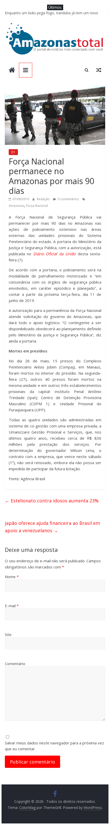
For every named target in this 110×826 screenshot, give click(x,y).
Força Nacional (37, 206)
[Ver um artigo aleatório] (98, 70)
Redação (43, 199)
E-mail (12, 605)
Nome (12, 576)
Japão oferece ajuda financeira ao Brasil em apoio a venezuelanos (52, 526)
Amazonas (16, 206)
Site (8, 634)
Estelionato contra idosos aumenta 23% (51, 501)
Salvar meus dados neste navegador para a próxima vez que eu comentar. (54, 745)
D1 (13, 152)
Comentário (15, 663)
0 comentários (68, 199)
